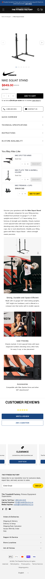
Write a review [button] (22, 416)
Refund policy (14, 564)
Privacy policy (25, 564)
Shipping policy (23, 567)
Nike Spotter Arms (23, 155)
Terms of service (37, 564)
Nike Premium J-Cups (23, 185)
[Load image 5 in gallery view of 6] (26, 67)
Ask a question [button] (22, 423)
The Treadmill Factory (22, 561)
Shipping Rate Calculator (12, 526)
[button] (3, 9)
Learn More (35, 100)
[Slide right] (42, 42)
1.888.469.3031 (20, 500)
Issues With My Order (11, 529)
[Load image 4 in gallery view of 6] (24, 67)
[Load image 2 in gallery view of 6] (19, 67)
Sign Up (38, 486)
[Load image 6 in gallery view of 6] (29, 67)
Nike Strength (6, 17)
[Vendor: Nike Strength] (9, 76)
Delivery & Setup (9, 523)
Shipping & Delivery (10, 521)
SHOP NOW (22, 462)
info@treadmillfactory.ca (24, 502)
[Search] (38, 9)
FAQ (4, 531)
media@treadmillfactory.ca (23, 504)
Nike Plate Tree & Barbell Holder (26, 171)
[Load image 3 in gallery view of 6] (21, 67)
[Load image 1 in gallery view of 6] (16, 67)
